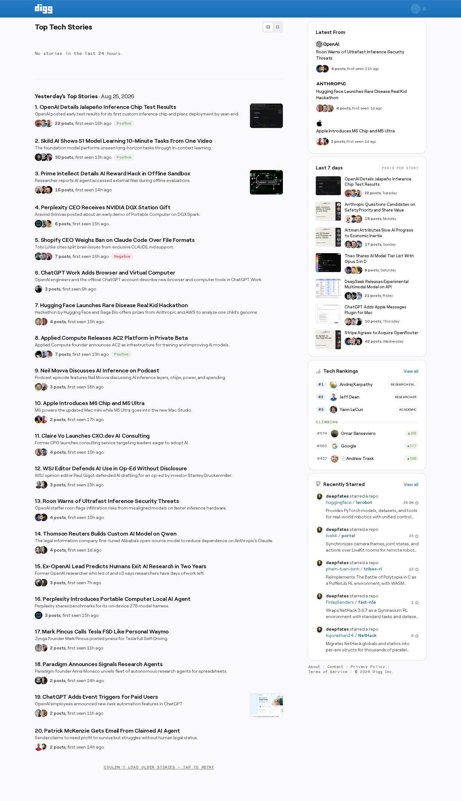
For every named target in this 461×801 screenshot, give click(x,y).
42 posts (373, 341)
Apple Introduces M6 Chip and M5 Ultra (355, 130)
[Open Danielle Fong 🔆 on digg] (43, 190)
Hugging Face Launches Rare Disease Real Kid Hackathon (361, 94)
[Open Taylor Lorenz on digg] (43, 485)
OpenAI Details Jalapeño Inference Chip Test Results (378, 182)
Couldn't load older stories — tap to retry (159, 767)
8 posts (372, 270)
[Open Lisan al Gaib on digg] (38, 582)
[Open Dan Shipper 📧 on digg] (43, 223)
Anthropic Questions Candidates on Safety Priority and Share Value (380, 207)
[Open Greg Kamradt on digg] (43, 582)
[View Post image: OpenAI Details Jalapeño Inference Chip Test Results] (266, 115)
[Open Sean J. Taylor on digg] (43, 713)
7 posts (63, 256)
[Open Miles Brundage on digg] (348, 219)
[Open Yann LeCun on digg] (348, 244)
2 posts (58, 419)
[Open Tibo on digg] (348, 321)
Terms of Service (327, 672)
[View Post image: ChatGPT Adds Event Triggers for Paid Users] (266, 705)
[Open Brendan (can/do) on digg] (48, 354)
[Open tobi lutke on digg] (38, 256)
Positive (124, 123)
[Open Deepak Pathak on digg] (38, 157)
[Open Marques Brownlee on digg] (43, 419)
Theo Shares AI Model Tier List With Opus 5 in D (379, 259)
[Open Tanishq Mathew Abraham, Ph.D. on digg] (358, 296)
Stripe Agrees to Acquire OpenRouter (381, 333)
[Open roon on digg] (38, 517)
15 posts (373, 219)
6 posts (63, 223)
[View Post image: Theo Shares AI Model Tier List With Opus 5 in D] (328, 262)
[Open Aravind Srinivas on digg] (38, 223)
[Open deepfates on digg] (43, 747)
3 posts (53, 288)
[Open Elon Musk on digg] (38, 648)
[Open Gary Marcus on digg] (358, 219)
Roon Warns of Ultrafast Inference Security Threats (360, 55)
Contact (335, 667)
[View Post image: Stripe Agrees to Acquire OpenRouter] (328, 339)
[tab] (268, 27)
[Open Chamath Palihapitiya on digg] (48, 256)
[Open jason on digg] (38, 289)
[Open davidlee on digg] (48, 223)
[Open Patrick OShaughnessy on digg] (38, 387)
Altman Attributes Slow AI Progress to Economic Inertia (379, 233)
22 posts (64, 123)
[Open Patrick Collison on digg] (353, 341)
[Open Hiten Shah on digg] (43, 452)
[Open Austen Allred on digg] (353, 270)
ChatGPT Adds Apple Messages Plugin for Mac (375, 310)
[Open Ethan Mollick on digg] (358, 244)
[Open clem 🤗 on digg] (38, 321)
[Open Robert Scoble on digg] (43, 157)
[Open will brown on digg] (38, 190)
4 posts (58, 321)
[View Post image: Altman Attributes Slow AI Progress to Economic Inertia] (328, 237)
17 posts (373, 244)
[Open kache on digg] (348, 296)
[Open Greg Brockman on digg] (38, 713)
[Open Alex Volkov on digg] (38, 419)
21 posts (373, 296)
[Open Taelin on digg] (358, 270)
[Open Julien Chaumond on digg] (43, 256)
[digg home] (43, 8)
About (314, 667)
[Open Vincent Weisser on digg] (48, 190)
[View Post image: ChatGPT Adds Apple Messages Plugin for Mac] (328, 314)
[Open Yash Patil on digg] (43, 354)
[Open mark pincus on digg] (43, 648)
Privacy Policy (368, 667)
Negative (122, 256)
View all (411, 371)
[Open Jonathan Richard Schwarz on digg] (38, 550)
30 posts (64, 157)
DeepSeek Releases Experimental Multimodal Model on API (377, 284)
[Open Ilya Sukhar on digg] (43, 387)
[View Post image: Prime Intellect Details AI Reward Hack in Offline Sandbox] (266, 182)
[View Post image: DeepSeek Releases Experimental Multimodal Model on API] (328, 288)
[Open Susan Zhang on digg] (38, 123)
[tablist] (272, 27)
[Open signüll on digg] (38, 485)
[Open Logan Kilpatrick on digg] (358, 341)
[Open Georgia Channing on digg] (330, 108)
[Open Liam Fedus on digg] (43, 123)
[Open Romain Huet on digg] (353, 321)
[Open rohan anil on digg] (43, 517)
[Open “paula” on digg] (43, 321)
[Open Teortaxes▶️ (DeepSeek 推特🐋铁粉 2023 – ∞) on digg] (348, 270)
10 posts (373, 321)
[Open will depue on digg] (38, 354)
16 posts (64, 189)
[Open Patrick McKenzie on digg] (38, 747)
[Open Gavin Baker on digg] (48, 123)
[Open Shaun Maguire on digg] (48, 157)
